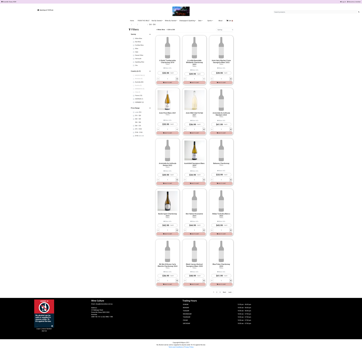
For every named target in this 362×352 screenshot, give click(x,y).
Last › (230, 292)
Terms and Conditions (176, 347)
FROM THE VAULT (144, 21)
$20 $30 (138, 119)
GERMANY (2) (139, 102)
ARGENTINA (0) (140, 75)
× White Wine (160, 29)
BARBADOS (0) (139, 89)
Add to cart (168, 82)
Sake (199, 21)
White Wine (143, 24)
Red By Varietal (157, 21)
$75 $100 (138, 129)
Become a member (354, 2)
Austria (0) (138, 85)
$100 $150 (138, 132)
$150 (139, 136)
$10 (138, 112)
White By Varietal (170, 21)
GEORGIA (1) (139, 99)
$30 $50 (138, 122)
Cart (230, 21)
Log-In (344, 2)
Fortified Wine (139, 45)
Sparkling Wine (139, 62)
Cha (136, 65)
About (220, 21)
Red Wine (138, 42)
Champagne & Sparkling (187, 21)
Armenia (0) (138, 78)
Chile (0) (137, 92)
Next (224, 292)
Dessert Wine (139, 55)
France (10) (138, 95)
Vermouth (138, 58)
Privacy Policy (189, 347)
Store (135, 24)
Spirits (209, 21)
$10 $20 (138, 115)
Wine (136, 48)
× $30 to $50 (170, 29)
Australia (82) (139, 82)
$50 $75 (138, 126)
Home (132, 21)
